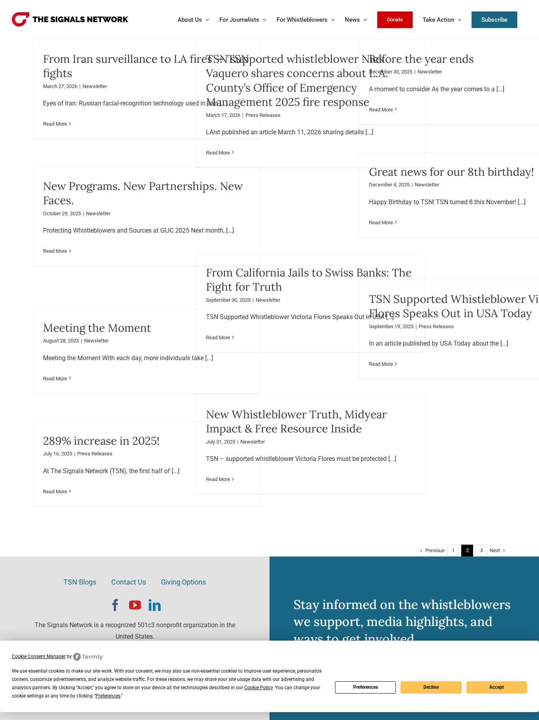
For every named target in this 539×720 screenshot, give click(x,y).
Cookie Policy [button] (258, 687)
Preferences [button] (107, 696)
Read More (55, 124)
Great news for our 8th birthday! (451, 172)
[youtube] (135, 605)
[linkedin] (155, 605)
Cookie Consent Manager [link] (39, 656)
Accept (496, 687)
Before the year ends (421, 59)
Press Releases (263, 115)
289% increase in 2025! (101, 441)
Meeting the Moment (97, 328)
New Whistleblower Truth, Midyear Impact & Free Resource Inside (296, 421)
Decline (431, 687)
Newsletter (94, 86)
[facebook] (115, 605)
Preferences (365, 687)
